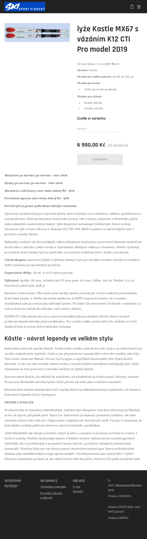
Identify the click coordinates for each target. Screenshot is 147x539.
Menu (139, 6)
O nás (76, 486)
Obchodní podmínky (53, 486)
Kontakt (78, 491)
